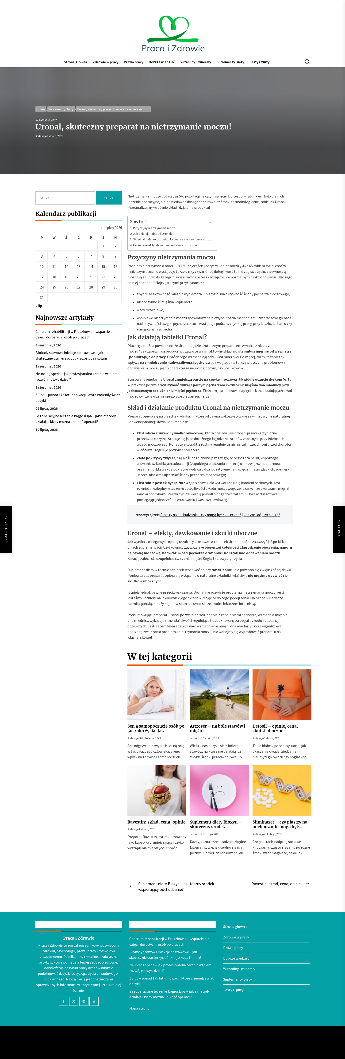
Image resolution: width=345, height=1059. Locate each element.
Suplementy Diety (230, 62)
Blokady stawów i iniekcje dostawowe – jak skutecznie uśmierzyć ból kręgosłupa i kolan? (71, 355)
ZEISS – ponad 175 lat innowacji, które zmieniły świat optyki (77, 397)
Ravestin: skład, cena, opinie (156, 822)
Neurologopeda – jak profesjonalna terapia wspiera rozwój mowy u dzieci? (76, 376)
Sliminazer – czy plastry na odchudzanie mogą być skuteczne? (280, 827)
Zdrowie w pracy (105, 62)
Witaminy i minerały (195, 62)
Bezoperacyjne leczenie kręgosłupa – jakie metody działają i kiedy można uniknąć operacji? (75, 419)
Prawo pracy (133, 62)
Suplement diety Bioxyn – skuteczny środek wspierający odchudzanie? (216, 827)
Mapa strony (139, 1008)
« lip (38, 305)
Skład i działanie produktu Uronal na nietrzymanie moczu (172, 239)
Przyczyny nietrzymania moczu (154, 228)
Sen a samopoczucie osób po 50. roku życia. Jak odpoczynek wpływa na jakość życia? (155, 733)
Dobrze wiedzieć (162, 62)
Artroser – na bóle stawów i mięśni (217, 728)
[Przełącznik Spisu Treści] (207, 221)
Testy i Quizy (259, 62)
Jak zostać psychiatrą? (262, 514)
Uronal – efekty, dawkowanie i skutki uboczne (165, 245)
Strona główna (75, 62)
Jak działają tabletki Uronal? (152, 234)
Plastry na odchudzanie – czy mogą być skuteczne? (200, 514)
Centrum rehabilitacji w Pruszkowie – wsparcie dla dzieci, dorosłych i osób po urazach (75, 334)
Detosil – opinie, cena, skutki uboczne (275, 728)
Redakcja (41, 136)
